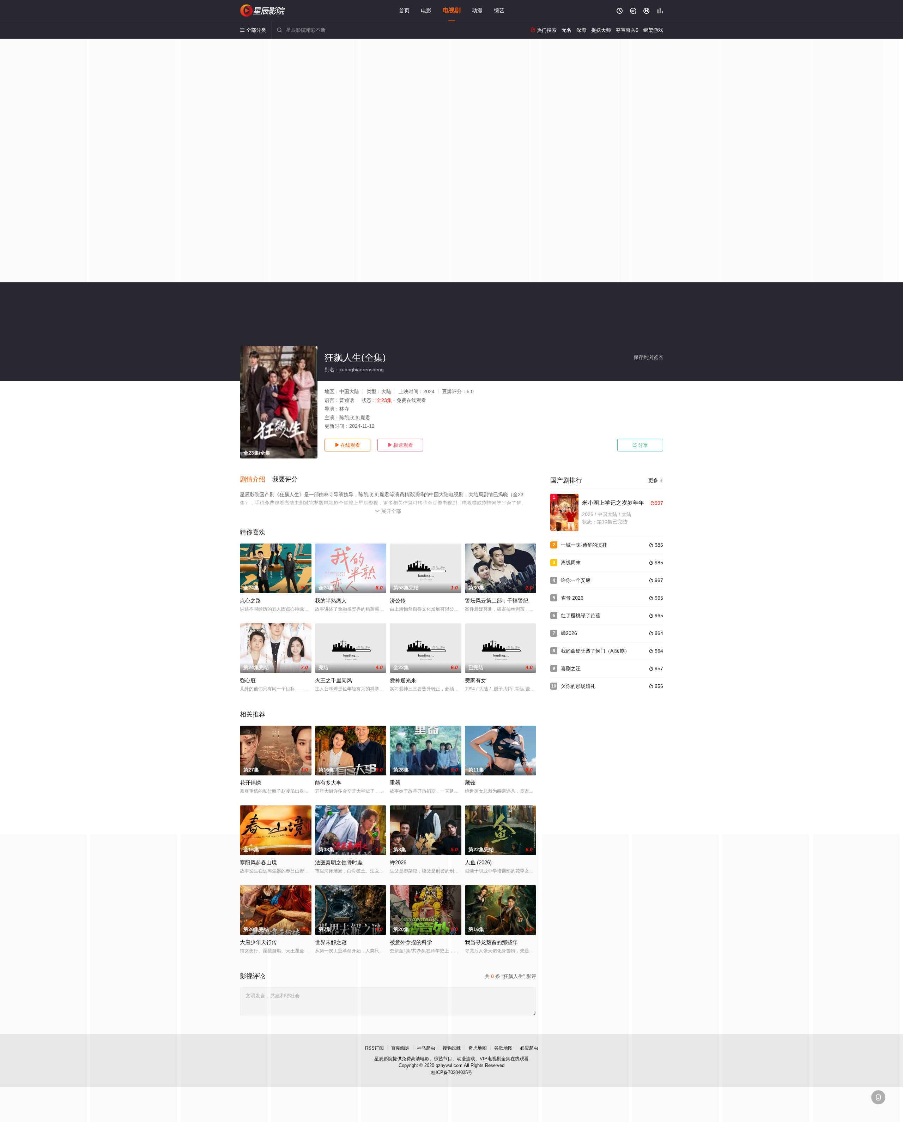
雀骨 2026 (572, 598)
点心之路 (250, 601)
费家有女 (475, 680)
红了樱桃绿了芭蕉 (580, 615)
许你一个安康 (575, 580)
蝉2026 (569, 633)
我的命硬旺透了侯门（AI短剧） (595, 651)
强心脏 (248, 680)
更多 (655, 480)
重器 (395, 783)
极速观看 (400, 445)
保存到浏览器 (648, 357)
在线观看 (347, 445)
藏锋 (470, 783)
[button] (256, 479)
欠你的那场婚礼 (578, 686)
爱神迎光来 (403, 680)
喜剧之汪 (571, 668)
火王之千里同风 (333, 680)
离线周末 (571, 562)
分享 (640, 445)
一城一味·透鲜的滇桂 (584, 545)
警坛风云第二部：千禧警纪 (496, 601)
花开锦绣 (250, 783)
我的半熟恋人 (331, 601)
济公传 (398, 601)
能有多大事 (328, 783)
